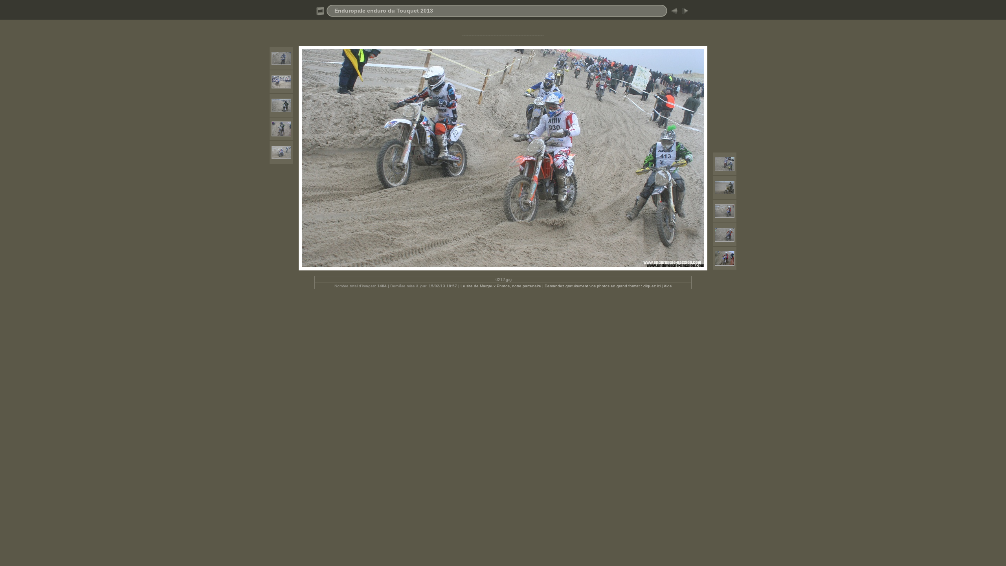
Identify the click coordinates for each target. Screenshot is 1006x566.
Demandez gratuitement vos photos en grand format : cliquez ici (603, 286)
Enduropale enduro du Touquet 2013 (383, 10)
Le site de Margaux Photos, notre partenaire (501, 286)
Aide (668, 286)
